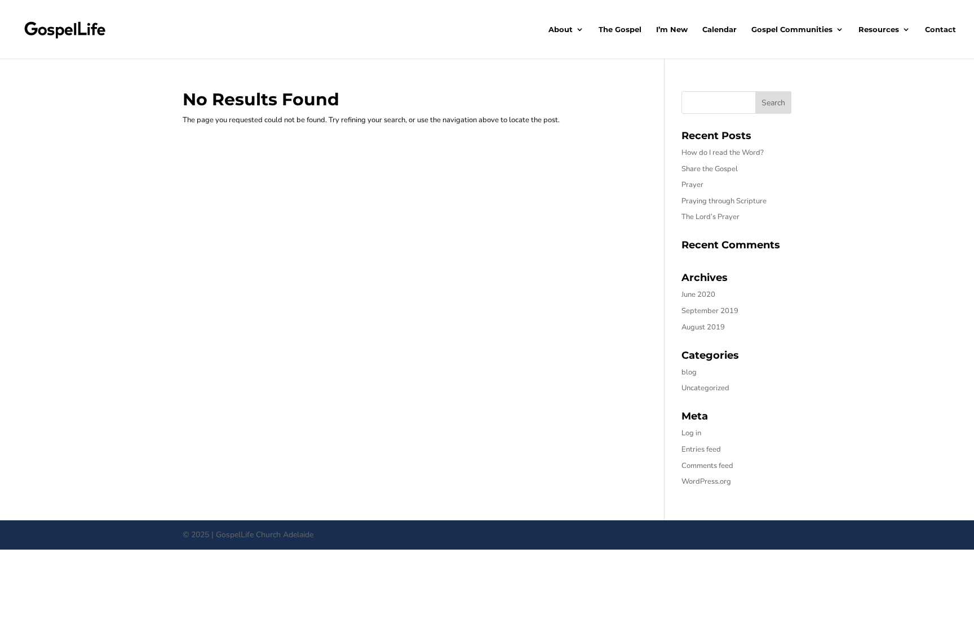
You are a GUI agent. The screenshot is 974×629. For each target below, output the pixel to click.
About (560, 29)
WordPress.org (706, 481)
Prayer (692, 185)
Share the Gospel (709, 169)
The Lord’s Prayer (710, 217)
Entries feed (701, 449)
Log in (691, 433)
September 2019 (709, 311)
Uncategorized (705, 388)
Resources (878, 29)
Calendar (719, 29)
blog (689, 372)
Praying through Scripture (724, 201)
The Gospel (620, 29)
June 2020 (698, 294)
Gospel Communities (792, 29)
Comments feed (707, 466)
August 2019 (703, 327)
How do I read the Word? (722, 153)
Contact (940, 29)
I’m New (672, 29)
